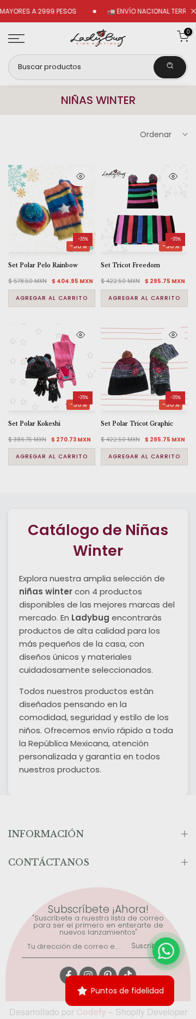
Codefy (92, 1011)
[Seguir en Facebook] (68, 975)
